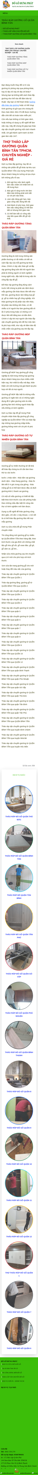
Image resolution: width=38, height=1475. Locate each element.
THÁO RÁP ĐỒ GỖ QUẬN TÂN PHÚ (19, 936)
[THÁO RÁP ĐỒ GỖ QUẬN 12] (19, 1219)
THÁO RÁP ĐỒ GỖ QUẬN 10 (19, 1164)
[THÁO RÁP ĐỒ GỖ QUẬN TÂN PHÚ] (19, 917)
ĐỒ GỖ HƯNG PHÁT (9, 1361)
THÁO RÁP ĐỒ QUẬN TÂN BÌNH (19, 896)
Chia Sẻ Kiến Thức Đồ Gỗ (10, 1368)
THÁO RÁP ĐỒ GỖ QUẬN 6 (19, 1348)
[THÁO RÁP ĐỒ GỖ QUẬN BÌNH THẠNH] (19, 1035)
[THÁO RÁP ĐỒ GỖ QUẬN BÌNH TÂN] (19, 838)
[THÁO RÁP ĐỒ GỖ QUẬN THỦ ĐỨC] (19, 799)
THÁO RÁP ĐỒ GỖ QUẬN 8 (19, 1091)
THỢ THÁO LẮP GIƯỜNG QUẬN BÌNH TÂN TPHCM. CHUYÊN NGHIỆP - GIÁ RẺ (17, 50)
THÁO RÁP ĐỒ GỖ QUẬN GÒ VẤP (19, 975)
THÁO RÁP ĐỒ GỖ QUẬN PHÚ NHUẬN (19, 1014)
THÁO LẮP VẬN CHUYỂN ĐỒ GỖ (13, 1377)
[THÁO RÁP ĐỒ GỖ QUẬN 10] (19, 1146)
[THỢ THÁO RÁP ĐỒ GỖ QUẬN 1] (19, 1255)
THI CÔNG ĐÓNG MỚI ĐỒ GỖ (12, 1373)
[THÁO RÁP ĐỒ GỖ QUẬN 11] (19, 1183)
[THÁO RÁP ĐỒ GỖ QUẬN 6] (19, 1331)
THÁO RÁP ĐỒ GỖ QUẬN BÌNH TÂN (19, 857)
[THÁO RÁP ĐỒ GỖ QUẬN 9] (19, 1110)
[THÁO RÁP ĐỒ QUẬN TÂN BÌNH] (19, 878)
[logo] (19, 9)
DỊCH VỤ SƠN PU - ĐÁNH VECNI (13, 1381)
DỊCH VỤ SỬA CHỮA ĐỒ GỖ (11, 1364)
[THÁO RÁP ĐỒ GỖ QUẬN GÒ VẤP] (19, 956)
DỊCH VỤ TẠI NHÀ (8, 1387)
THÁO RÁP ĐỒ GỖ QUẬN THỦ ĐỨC (19, 818)
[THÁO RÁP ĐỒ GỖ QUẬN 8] (19, 1074)
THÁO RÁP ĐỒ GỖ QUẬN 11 (19, 1200)
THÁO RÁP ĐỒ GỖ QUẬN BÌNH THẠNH (19, 1053)
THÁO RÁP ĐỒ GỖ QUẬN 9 (19, 1128)
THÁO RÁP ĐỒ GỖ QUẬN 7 (19, 1312)
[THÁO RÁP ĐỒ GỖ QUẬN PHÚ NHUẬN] (19, 995)
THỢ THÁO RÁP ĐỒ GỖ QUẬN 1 (19, 1274)
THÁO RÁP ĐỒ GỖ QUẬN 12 (19, 1237)
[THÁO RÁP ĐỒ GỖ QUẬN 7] (19, 1294)
